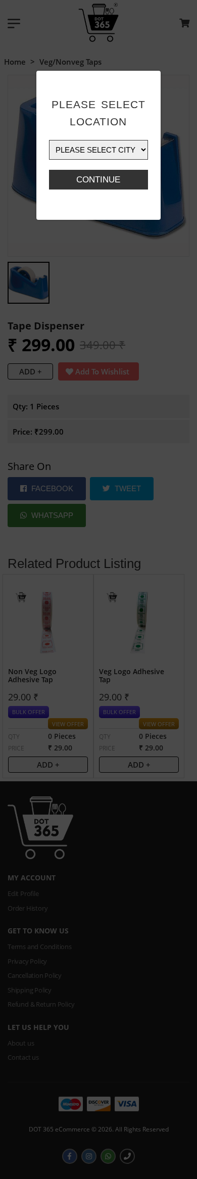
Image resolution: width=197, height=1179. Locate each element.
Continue (98, 179)
